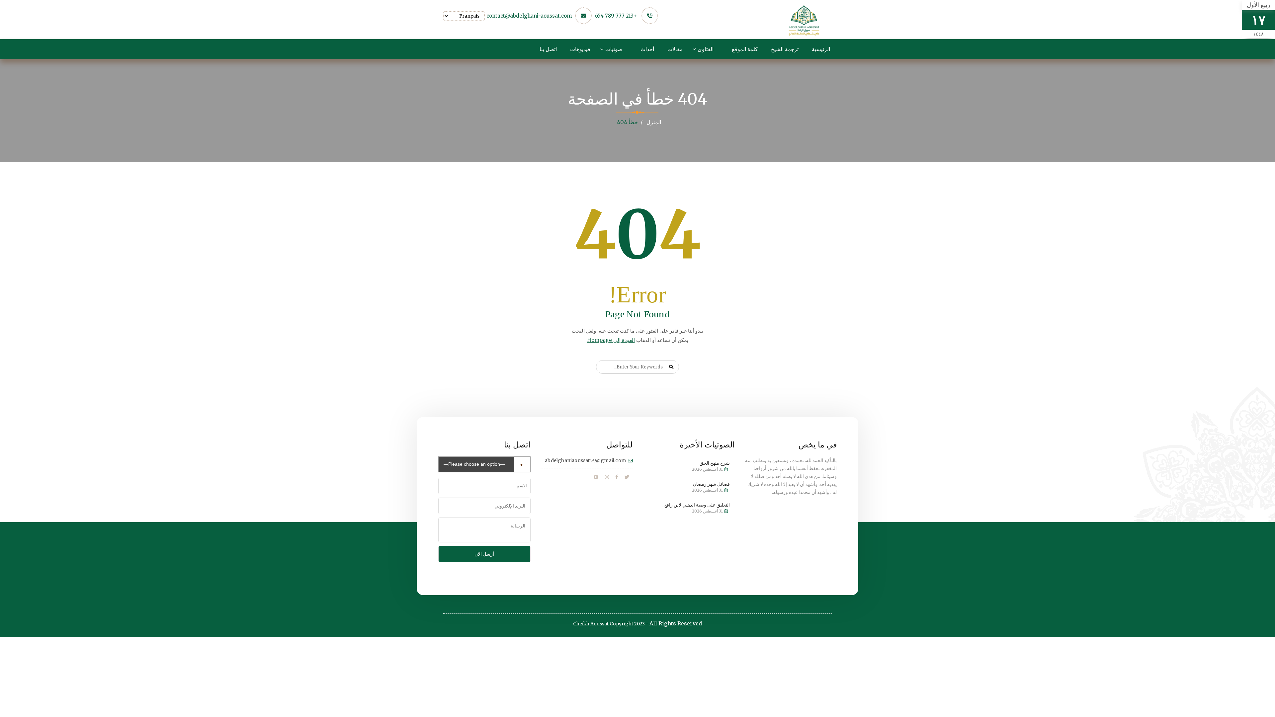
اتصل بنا (548, 49)
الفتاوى (706, 49)
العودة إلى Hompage (611, 340)
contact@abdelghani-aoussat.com (529, 16)
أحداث (647, 49)
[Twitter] (627, 477)
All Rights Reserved (675, 623)
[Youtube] (596, 477)
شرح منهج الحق (715, 463)
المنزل (653, 122)
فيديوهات (580, 49)
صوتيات (613, 49)
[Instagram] (607, 477)
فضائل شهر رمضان (711, 484)
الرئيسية (821, 49)
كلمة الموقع (745, 49)
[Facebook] (617, 477)
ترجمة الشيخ (785, 49)
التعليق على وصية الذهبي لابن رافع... (695, 505)
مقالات (675, 49)
